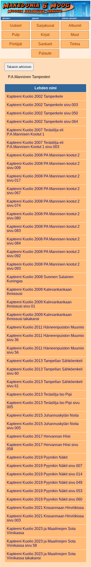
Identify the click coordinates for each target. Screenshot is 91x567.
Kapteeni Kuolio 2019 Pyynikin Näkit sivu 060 (44, 499)
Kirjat (45, 35)
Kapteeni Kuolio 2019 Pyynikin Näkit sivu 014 (44, 474)
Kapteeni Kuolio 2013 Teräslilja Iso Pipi (39, 394)
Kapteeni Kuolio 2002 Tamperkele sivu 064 (42, 122)
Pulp (16, 35)
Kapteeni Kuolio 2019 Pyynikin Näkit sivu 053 (44, 491)
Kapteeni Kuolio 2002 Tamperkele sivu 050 (42, 113)
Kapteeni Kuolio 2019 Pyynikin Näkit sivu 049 (44, 482)
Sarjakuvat (45, 26)
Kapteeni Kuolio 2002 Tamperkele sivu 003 (42, 105)
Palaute (45, 53)
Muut (75, 35)
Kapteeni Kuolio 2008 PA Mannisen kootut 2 (43, 155)
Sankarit (45, 44)
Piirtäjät (15, 44)
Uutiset (15, 26)
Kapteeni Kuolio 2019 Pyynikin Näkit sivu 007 (44, 466)
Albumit (75, 26)
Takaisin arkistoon (19, 67)
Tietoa (75, 44)
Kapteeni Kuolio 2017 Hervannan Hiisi (38, 436)
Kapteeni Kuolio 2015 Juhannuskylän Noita (43, 415)
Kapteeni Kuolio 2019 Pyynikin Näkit (37, 457)
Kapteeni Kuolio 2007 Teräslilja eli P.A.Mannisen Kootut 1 (35, 132)
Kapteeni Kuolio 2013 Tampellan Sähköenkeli (45, 361)
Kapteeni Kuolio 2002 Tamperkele (35, 96)
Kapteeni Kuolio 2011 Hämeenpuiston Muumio (45, 327)
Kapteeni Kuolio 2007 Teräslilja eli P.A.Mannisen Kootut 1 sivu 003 (35, 145)
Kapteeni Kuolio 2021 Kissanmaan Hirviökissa (45, 508)
